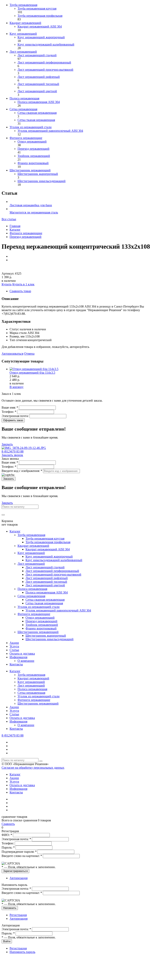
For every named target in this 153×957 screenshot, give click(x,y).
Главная (15, 226)
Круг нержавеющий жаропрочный (41, 37)
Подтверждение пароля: (19, 851)
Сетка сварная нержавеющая (37, 112)
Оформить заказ (13, 420)
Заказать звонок (12, 455)
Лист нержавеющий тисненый (38, 84)
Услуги (14, 646)
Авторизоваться (12, 353)
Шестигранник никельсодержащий (42, 181)
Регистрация (18, 915)
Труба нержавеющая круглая (37, 8)
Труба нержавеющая (23, 5)
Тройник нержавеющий (34, 156)
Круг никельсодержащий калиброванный (46, 44)
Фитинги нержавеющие (26, 138)
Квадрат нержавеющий (25, 23)
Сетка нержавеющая (23, 109)
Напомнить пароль (22, 952)
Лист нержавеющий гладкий (37, 55)
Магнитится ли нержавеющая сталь (34, 212)
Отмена (29, 353)
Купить (7, 284)
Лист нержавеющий (23, 51)
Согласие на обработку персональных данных (33, 767)
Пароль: (8, 847)
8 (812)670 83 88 (13, 451)
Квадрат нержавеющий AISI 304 (40, 26)
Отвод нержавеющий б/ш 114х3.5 (32, 372)
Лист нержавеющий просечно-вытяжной (45, 69)
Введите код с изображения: (22, 471)
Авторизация (18, 878)
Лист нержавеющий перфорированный (44, 62)
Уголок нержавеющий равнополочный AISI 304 (50, 130)
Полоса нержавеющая (24, 98)
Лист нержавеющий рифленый (39, 76)
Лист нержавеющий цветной (37, 91)
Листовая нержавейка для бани (31, 205)
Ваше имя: (10, 407)
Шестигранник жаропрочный (38, 174)
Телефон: (9, 411)
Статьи (14, 650)
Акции (14, 642)
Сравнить (8, 824)
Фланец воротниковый (33, 163)
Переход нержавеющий (33, 148)
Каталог (15, 229)
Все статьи (9, 219)
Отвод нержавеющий (32, 141)
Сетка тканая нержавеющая (36, 120)
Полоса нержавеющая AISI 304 (39, 102)
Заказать (8, 478)
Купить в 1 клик (23, 284)
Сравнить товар (20, 291)
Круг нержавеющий (23, 33)
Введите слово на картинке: (22, 856)
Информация (18, 657)
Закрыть (7, 444)
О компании (26, 660)
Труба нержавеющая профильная (40, 15)
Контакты (16, 664)
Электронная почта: (15, 416)
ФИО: (7, 835)
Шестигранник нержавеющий (30, 170)
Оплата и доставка (22, 653)
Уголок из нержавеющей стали (31, 127)
